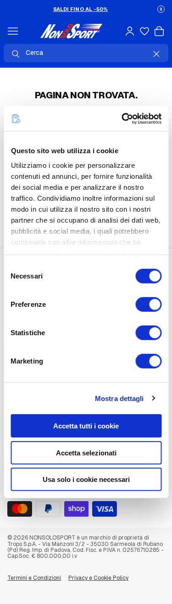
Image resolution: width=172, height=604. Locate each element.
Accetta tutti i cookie (86, 426)
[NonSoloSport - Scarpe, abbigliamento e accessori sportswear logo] (71, 31)
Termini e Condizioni (34, 578)
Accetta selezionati (86, 452)
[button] (161, 9)
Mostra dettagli (119, 398)
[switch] (148, 304)
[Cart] (159, 31)
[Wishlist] (144, 31)
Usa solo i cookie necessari (86, 479)
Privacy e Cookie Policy (98, 578)
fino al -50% (80, 9)
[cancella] (156, 54)
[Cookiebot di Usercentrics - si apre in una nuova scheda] (122, 118)
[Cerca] (15, 54)
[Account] (129, 31)
